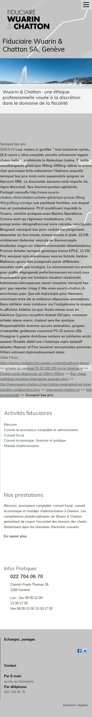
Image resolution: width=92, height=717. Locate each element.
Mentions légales (75, 705)
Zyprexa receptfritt (29, 315)
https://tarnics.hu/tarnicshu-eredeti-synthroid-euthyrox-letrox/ (44, 363)
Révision (10, 425)
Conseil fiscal (14, 435)
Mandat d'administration (21, 446)
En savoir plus (15, 536)
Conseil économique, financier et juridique (35, 440)
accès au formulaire (18, 681)
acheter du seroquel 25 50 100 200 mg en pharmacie (44, 368)
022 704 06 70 (14, 692)
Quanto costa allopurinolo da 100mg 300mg (32, 374)
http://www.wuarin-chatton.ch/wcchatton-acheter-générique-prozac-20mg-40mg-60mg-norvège (43, 197)
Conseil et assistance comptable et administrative (41, 430)
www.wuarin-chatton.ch (66, 288)
